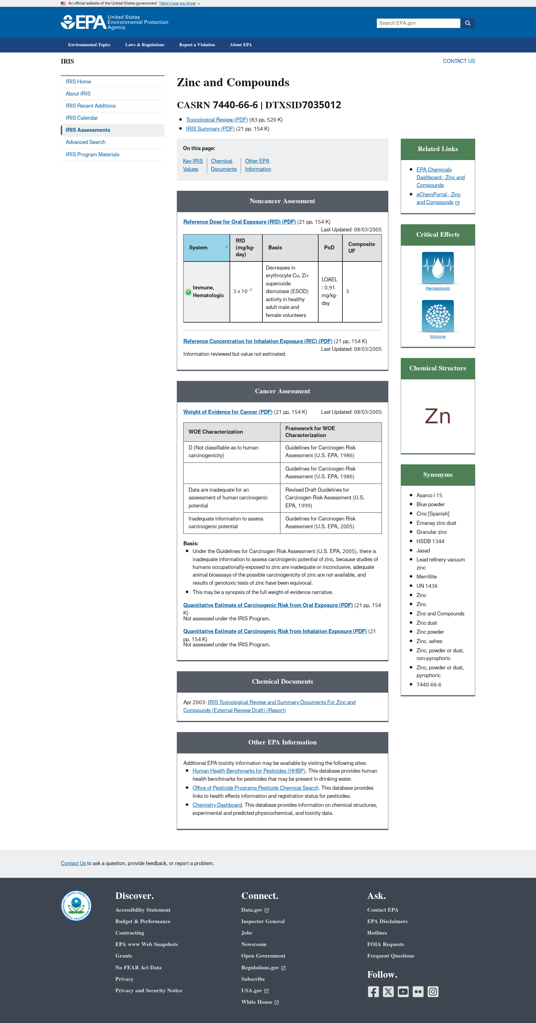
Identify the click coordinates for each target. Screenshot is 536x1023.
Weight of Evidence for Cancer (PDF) (228, 412)
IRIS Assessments (88, 130)
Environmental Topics (89, 45)
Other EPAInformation (258, 165)
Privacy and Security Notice (148, 990)
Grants (123, 956)
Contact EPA (383, 910)
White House (256, 1002)
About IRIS (78, 94)
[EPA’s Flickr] (418, 991)
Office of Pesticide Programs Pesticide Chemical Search (256, 788)
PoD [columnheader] (329, 247)
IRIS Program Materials (92, 154)
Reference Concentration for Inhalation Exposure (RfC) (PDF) (258, 341)
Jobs (246, 933)
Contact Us (459, 61)
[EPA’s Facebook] (373, 991)
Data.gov (251, 910)
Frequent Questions (390, 956)
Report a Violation (197, 45)
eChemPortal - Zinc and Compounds (439, 198)
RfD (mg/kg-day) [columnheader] (245, 247)
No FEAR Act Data (138, 967)
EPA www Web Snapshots (146, 944)
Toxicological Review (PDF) (217, 120)
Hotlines (377, 933)
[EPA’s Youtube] (403, 991)
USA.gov (251, 990)
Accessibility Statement (143, 910)
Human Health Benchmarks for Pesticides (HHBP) (249, 771)
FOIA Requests (385, 944)
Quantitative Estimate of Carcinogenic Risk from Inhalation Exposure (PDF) (275, 631)
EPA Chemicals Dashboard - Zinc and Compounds (441, 177)
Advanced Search (85, 142)
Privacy (124, 979)
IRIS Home (78, 81)
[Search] (467, 23)
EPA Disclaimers (387, 921)
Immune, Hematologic (208, 291)
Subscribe (253, 979)
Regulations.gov (260, 967)
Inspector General (263, 921)
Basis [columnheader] (275, 247)
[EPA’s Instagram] (433, 991)
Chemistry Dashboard (217, 805)
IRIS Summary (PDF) (210, 129)
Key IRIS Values (193, 165)
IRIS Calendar (82, 118)
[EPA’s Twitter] (388, 991)
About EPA (241, 45)
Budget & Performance (143, 921)
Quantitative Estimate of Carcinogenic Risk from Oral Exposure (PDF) (268, 605)
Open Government (263, 956)
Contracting (129, 933)
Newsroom (253, 944)
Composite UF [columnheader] (361, 248)
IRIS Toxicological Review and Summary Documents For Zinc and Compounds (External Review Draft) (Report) (269, 706)
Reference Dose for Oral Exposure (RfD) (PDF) (239, 222)
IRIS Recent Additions (91, 106)
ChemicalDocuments (224, 165)
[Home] (114, 22)
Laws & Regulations (144, 45)
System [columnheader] (198, 247)
